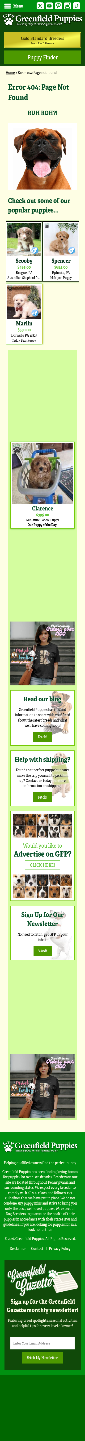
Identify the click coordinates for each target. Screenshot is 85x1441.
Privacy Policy (60, 1248)
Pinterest (58, 6)
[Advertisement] (42, 394)
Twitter (40, 6)
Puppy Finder (42, 57)
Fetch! (42, 736)
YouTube (49, 6)
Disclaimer (18, 1248)
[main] (42, 213)
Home (10, 72)
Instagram (67, 6)
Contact (37, 1248)
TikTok (76, 6)
